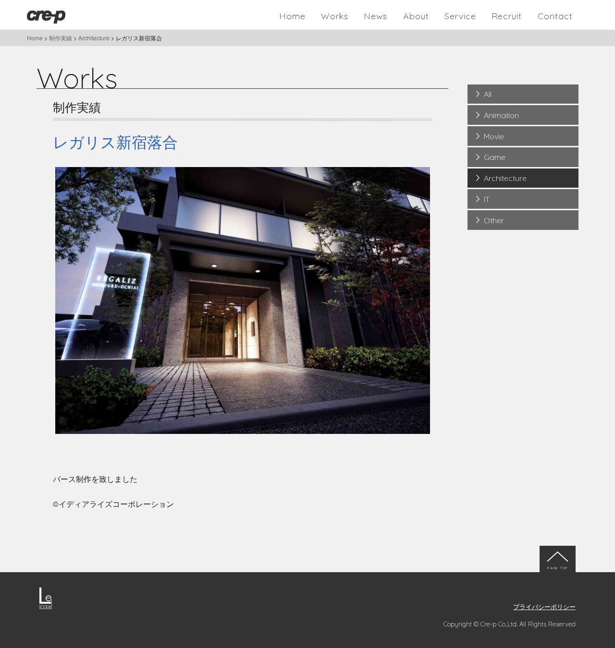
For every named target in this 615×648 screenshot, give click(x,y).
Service (460, 16)
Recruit (507, 16)
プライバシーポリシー (544, 606)
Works (334, 16)
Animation (501, 115)
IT (487, 199)
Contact (555, 16)
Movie (494, 136)
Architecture (505, 178)
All (488, 94)
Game (494, 157)
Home (292, 16)
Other (494, 220)
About (416, 16)
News (375, 16)
